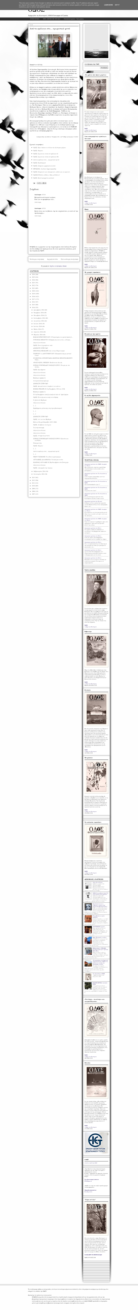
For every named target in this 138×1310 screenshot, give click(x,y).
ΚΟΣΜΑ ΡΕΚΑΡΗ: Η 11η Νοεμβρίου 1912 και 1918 (49, 389)
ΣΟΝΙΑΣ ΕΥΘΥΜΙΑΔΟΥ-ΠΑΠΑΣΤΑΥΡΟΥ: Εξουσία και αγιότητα (50, 439)
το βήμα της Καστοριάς (91, 130)
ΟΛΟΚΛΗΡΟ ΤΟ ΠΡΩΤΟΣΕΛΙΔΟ (93, 1255)
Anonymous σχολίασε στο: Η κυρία (93, 501)
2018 (33, 296)
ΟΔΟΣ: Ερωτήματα (39, 370)
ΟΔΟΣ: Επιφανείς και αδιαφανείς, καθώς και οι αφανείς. (51, 172)
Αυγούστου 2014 (39, 321)
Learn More (108, 5)
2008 (33, 491)
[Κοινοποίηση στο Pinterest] (45, 183)
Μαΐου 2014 (37, 329)
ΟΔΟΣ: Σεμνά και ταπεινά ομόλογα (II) (46, 157)
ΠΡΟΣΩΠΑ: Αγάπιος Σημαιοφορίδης (44, 169)
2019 (33, 294)
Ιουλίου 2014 (38, 324)
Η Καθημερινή (88, 1181)
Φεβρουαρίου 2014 (40, 471)
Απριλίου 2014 (38, 332)
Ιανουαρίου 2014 (39, 474)
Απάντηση (38, 202)
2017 (33, 299)
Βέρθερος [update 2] (39, 378)
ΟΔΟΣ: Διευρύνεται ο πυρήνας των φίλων (47, 386)
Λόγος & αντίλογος (39, 343)
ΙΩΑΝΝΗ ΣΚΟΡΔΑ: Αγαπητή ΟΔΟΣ (100, 983)
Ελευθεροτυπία (88, 1191)
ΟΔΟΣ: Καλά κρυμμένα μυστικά (43, 178)
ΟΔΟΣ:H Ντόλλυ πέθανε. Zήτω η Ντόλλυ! (46, 175)
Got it (117, 5)
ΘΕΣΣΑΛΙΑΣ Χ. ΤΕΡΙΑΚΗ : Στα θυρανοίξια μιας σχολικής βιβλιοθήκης (100, 949)
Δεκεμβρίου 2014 (39, 310)
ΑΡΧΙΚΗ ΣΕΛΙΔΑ (34, 19)
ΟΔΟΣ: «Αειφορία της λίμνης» (43, 468)
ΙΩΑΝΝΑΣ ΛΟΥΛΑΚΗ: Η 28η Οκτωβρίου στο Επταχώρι (50, 462)
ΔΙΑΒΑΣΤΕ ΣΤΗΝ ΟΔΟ (40, 348)
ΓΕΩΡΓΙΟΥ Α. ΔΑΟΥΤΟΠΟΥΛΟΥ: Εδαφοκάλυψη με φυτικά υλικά (52, 354)
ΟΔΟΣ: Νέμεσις (38, 151)
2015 (33, 305)
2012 (33, 480)
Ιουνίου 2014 (38, 326)
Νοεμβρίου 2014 (39, 313)
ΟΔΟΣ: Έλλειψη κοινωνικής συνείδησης (45, 397)
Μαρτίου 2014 (38, 335)
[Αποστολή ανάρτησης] (34, 183)
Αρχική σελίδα (52, 259)
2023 (33, 283)
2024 (33, 280)
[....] (34, 405)
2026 (33, 274)
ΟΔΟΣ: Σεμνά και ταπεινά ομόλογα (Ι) (45, 154)
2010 (33, 486)
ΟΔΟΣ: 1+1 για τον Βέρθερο (42, 419)
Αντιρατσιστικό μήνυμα (41, 381)
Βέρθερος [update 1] (39, 392)
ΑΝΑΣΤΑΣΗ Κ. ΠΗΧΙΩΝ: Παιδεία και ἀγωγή (47, 362)
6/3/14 (44, 195)
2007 (33, 494)
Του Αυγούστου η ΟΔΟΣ (99, 973)
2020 (33, 291)
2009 (33, 488)
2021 (33, 288)
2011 (33, 483)
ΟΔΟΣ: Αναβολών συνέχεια (42, 425)
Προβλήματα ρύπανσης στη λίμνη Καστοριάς (47, 408)
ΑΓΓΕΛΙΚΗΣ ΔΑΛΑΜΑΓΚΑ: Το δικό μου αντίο (48, 460)
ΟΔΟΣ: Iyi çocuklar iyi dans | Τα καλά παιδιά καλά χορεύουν (100, 893)
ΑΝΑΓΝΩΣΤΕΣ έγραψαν (99, 926)
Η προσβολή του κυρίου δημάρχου (99, 916)
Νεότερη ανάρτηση (37, 259)
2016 (33, 302)
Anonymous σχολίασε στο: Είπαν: (93, 528)
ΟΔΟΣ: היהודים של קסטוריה (41, 436)
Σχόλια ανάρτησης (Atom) (58, 266)
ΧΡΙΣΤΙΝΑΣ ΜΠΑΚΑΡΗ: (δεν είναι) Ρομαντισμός (49, 351)
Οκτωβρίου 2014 (39, 315)
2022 (33, 285)
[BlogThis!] (40, 183)
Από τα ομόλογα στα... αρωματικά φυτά (46, 160)
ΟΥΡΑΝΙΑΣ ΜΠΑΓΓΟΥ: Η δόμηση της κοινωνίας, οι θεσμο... (52, 340)
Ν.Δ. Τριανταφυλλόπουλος (92, 1179)
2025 (33, 277)
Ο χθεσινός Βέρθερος (40, 400)
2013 (33, 477)
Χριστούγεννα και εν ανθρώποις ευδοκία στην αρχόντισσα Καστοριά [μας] (100, 905)
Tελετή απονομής (38, 428)
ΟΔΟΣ (86, 128)
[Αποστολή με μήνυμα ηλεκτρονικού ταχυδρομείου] (38, 183)
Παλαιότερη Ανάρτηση (69, 259)
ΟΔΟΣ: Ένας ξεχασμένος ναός (43, 345)
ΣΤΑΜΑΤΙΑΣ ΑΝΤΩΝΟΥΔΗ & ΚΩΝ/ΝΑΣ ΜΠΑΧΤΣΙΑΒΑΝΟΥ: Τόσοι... (53, 359)
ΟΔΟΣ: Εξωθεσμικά (39, 163)
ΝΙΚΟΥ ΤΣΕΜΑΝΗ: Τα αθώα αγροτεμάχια (47, 457)
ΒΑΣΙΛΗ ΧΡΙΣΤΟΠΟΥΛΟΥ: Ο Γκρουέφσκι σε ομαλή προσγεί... (53, 337)
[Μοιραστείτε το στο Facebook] (44, 183)
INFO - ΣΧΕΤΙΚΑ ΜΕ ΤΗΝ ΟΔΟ (51, 19)
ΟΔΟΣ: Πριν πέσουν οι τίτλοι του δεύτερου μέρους (49, 147)
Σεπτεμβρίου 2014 (39, 318)
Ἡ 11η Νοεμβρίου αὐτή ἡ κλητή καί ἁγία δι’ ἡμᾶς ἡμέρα (50, 394)
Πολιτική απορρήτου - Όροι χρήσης (74, 19)
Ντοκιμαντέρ (37, 443)
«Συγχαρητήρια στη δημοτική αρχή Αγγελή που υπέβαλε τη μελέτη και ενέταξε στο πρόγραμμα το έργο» (100, 962)
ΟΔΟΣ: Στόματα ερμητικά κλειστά (44, 166)
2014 (33, 307)
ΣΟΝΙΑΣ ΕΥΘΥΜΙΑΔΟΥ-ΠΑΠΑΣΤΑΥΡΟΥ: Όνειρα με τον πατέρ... (51, 366)
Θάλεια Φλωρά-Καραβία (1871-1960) (45, 422)
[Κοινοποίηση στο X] (42, 183)
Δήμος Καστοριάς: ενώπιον (99, 937)
